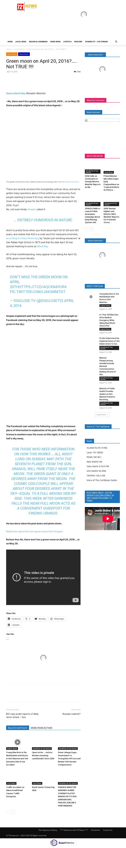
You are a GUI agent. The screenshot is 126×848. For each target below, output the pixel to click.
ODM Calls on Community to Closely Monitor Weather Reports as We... (92, 181)
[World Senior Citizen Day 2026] (43, 777)
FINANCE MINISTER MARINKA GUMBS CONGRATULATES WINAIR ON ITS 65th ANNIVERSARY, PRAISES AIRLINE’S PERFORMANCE (67, 796)
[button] (116, 41)
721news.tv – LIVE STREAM (96, 41)
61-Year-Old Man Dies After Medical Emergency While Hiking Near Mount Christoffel (108, 320)
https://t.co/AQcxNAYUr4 (42, 287)
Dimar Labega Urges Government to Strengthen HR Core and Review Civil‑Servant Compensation (69, 758)
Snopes (32, 209)
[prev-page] (8, 812)
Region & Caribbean (38, 41)
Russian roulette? (72, 714)
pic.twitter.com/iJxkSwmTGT (37, 292)
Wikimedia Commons (70, 182)
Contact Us (107, 830)
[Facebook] (9, 78)
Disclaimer (95, 830)
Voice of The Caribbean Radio (102, 480)
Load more (101, 414)
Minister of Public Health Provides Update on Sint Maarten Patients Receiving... (107, 394)
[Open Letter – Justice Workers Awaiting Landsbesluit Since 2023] (43, 742)
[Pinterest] (23, 78)
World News (24, 54)
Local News (20, 41)
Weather (78, 41)
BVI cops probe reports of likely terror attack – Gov (22, 716)
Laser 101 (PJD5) (95, 452)
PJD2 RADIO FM (94, 461)
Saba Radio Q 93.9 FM (98, 466)
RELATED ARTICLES (17, 728)
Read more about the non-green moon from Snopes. (34, 531)
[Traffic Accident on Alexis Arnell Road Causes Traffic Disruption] (17, 777)
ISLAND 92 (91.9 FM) (97, 447)
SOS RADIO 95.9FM (96, 470)
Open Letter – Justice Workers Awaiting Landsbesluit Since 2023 (43, 755)
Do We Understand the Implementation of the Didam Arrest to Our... (109, 341)
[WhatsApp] (30, 78)
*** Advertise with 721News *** (74, 830)
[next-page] (13, 812)
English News (12, 748)
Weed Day (42, 246)
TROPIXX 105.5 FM (96, 475)
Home (10, 41)
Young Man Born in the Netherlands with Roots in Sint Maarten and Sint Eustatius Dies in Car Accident (17, 758)
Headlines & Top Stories (42, 748)
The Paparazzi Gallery (47, 830)
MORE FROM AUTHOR (41, 728)
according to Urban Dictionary (22, 238)
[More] (37, 78)
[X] (16, 78)
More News (55, 41)
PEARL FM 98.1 (94, 457)
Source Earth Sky (15, 93)
